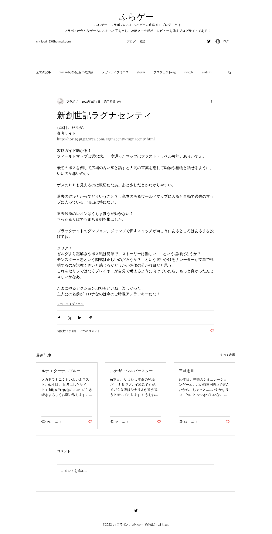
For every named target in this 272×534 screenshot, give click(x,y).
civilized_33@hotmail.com (53, 41)
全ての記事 (43, 72)
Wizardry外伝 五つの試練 (76, 72)
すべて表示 (227, 355)
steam (141, 72)
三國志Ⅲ (186, 370)
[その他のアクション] (211, 101)
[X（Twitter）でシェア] (69, 318)
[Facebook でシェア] (59, 318)
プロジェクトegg (164, 72)
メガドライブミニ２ (115, 72)
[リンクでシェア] (90, 318)
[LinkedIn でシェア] (80, 318)
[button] (230, 72)
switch (188, 72)
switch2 (206, 72)
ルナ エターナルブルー (60, 370)
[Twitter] (209, 41)
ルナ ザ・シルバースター (131, 370)
